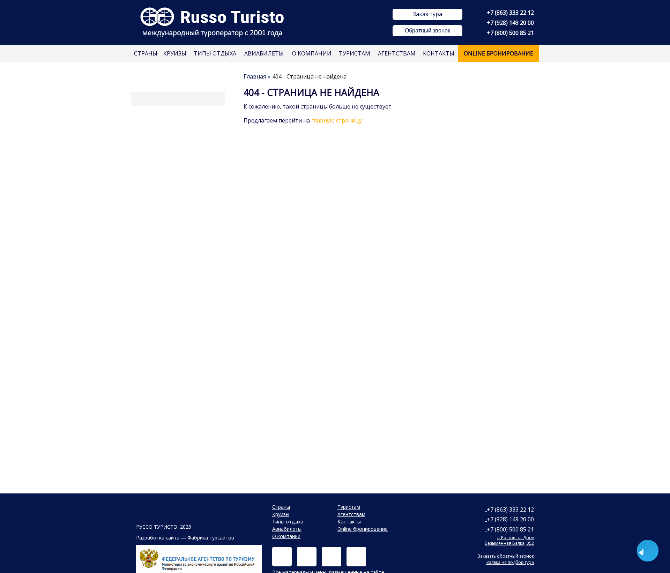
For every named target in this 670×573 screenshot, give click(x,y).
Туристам (354, 53)
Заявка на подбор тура (510, 562)
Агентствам (397, 53)
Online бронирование (498, 53)
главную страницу (336, 120)
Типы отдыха (215, 53)
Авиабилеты (264, 53)
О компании (312, 53)
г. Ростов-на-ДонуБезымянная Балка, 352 (509, 540)
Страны (145, 53)
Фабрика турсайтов (210, 537)
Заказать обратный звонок (505, 556)
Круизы (174, 53)
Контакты (438, 53)
